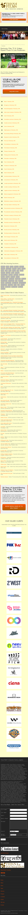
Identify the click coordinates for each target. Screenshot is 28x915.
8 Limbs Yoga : (4, 450)
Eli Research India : (5, 440)
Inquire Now (14, 91)
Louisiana (8, 272)
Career (2, 899)
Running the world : (5, 393)
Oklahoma (20, 280)
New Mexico (17, 278)
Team (2, 888)
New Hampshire (4, 278)
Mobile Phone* (4, 818)
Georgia (23, 268)
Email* (2, 815)
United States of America (20, 44)
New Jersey (11, 278)
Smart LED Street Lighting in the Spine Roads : (11, 327)
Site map (2, 902)
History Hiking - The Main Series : (8, 298)
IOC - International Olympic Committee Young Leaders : (13, 310)
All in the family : (4, 363)
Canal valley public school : (6, 423)
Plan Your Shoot (14, 19)
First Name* (4, 809)
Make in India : (4, 407)
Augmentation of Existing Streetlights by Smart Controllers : (13, 330)
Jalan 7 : (2, 367)
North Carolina (4, 280)
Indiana (14, 270)
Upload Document (3, 835)
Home (2, 44)
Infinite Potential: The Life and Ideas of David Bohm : (12, 355)
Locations (6, 44)
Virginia (2, 286)
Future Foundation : (5, 352)
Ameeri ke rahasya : (5, 379)
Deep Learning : (4, 345)
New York (24, 278)
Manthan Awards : (4, 476)
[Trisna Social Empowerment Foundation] (12, 865)
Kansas (21, 270)
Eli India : (3, 433)
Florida (19, 268)
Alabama (3, 266)
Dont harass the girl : (5, 400)
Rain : (2, 306)
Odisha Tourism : (4, 417)
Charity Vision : (4, 430)
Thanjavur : (3, 414)
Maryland (17, 272)
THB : (2, 386)
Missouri (3, 276)
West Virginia (14, 286)
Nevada (17, 276)
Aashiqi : (2, 436)
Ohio (16, 280)
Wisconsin (20, 286)
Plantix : (2, 370)
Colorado (3, 268)
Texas (15, 284)
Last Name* (4, 812)
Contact (2, 905)
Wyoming (3, 288)
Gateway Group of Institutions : (7, 470)
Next (26, 34)
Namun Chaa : (4, 466)
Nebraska (13, 276)
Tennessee (10, 284)
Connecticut (8, 268)
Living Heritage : (4, 338)
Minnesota (16, 274)
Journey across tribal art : (6, 447)
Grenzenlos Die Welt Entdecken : (8, 360)
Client (2, 885)
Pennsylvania (8, 282)
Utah (19, 284)
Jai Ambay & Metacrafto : (6, 383)
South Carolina (22, 282)
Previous (1, 34)
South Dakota (4, 284)
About (2, 882)
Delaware (14, 268)
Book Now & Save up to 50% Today (14, 507)
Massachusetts (4, 274)
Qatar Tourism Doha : (5, 295)
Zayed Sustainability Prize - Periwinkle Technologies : (12, 302)
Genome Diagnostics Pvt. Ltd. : (7, 390)
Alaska (7, 266)
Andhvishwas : (4, 397)
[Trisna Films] (9, 5)
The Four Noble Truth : (6, 443)
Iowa (18, 270)
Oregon (2, 282)
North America (11, 44)
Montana (8, 276)
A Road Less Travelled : (6, 320)
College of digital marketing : (7, 454)
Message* (3, 821)
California (22, 266)
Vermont (22, 284)
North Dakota (11, 280)
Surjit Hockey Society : (5, 317)
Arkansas (16, 266)
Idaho (6, 270)
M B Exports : (3, 457)
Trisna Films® (20, 910)
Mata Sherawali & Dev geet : (7, 473)
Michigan (11, 274)
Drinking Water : (4, 342)
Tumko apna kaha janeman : (7, 419)
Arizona (11, 266)
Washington (7, 286)
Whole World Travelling (6, 870)
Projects (2, 893)
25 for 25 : (3, 349)
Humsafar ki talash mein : (6, 403)
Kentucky (3, 272)
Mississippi (21, 274)
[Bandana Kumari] (9, 848)
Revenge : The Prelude (6, 335)
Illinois (10, 270)
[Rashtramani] (11, 858)
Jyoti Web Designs (5, 853)
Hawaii (2, 270)
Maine (12, 272)
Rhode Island (15, 282)
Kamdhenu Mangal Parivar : (7, 410)
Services (2, 891)
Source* (3, 831)
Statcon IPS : (3, 460)
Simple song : (4, 464)
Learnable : (3, 426)
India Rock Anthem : (5, 376)
